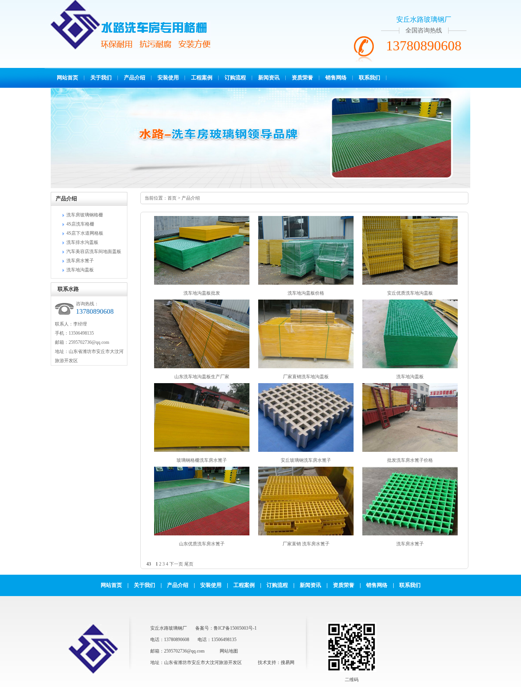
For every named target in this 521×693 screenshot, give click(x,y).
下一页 (176, 564)
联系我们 (369, 78)
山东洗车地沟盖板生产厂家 (201, 376)
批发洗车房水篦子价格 (410, 460)
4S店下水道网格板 (84, 233)
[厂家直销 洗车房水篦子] (306, 534)
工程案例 (201, 78)
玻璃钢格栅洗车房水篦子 (202, 460)
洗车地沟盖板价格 (306, 293)
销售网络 (336, 78)
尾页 (188, 564)
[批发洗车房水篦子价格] (410, 450)
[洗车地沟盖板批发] (201, 283)
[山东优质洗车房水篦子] (201, 534)
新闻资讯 (269, 78)
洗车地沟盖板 (80, 269)
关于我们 (101, 78)
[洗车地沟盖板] (410, 366)
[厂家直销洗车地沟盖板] (306, 366)
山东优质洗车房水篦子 (202, 543)
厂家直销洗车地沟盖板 (306, 376)
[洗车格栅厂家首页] (75, 47)
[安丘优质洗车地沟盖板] (410, 283)
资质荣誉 (302, 78)
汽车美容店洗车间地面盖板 (93, 251)
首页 (172, 198)
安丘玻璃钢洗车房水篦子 (306, 460)
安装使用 (168, 78)
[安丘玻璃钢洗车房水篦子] (306, 450)
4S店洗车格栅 (80, 224)
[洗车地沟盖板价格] (306, 283)
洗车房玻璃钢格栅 (84, 215)
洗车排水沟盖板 (82, 242)
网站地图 (229, 651)
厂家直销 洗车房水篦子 (306, 543)
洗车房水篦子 (80, 260)
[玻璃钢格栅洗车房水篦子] (201, 450)
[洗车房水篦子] (410, 534)
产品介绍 (134, 78)
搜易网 (287, 662)
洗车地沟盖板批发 (201, 293)
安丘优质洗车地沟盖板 (410, 293)
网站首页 (67, 78)
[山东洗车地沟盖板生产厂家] (201, 366)
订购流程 (235, 78)
